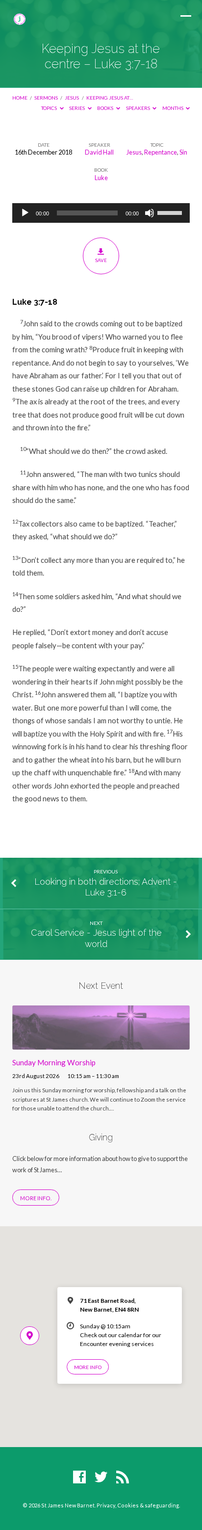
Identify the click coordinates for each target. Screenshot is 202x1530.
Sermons (46, 98)
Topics (49, 108)
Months (173, 108)
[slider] (171, 212)
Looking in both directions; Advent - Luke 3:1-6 (105, 886)
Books (105, 108)
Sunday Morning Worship (54, 1062)
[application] (101, 213)
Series (77, 108)
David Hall (99, 152)
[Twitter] (101, 1477)
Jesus (72, 98)
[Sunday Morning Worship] (101, 1044)
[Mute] (149, 213)
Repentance (160, 152)
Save (101, 260)
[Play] (25, 213)
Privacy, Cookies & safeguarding (138, 1505)
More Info (87, 1367)
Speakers (138, 108)
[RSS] (122, 1477)
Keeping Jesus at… (109, 98)
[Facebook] (79, 1477)
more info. (35, 1198)
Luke (101, 178)
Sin (183, 152)
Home (19, 98)
